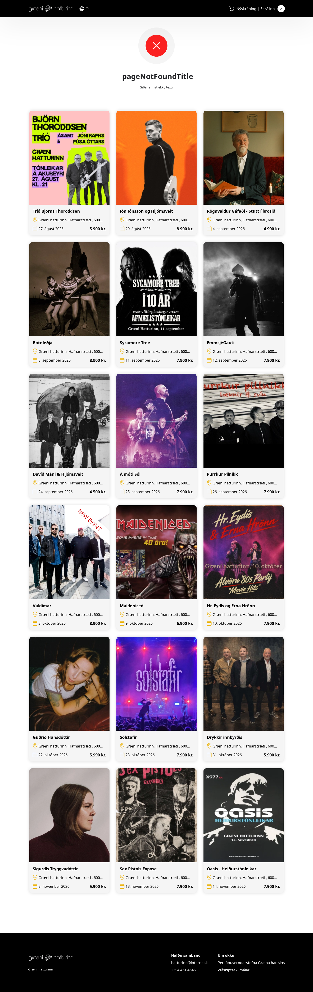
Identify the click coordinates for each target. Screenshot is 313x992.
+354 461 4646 (183, 970)
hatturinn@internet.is (190, 963)
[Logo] (51, 9)
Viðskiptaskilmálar (234, 970)
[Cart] (231, 8)
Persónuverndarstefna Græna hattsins (251, 963)
